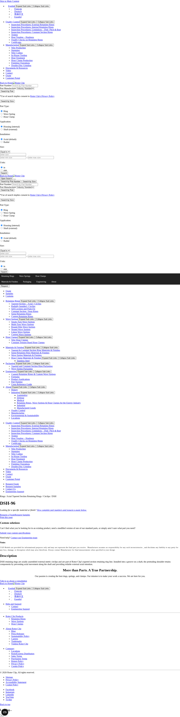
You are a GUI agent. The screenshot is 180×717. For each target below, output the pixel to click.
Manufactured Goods (26, 408)
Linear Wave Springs (20, 332)
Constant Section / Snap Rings (24, 311)
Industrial (21, 405)
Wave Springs (24, 276)
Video (8, 70)
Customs (9, 296)
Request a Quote (7, 515)
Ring (6, 111)
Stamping (15, 50)
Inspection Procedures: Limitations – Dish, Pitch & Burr (36, 29)
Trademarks (16, 641)
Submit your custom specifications (15, 533)
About (53, 282)
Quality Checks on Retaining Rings (27, 40)
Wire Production (18, 48)
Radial (6, 142)
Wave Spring (9, 114)
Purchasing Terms (19, 658)
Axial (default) (9, 139)
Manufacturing (12, 45)
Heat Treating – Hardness (22, 37)
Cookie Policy (17, 666)
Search (4, 173)
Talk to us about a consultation (13, 581)
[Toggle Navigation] (15, 179)
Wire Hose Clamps (19, 340)
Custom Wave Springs (21, 334)
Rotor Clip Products (14, 616)
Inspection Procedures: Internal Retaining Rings (32, 27)
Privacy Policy (17, 664)
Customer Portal (13, 78)
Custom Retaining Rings (22, 316)
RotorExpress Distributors (22, 653)
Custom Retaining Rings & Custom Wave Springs (33, 374)
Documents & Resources (17, 68)
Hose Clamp (9, 117)
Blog (13, 631)
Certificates (16, 42)
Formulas (15, 377)
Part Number (5, 85)
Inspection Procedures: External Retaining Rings (32, 24)
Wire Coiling (17, 53)
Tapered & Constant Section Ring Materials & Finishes (35, 350)
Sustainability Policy (20, 636)
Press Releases (17, 634)
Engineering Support (15, 491)
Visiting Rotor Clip (19, 644)
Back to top (5, 704)
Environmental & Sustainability (25, 415)
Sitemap (9, 677)
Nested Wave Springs (20, 329)
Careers (14, 639)
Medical (20, 400)
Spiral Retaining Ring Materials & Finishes (30, 353)
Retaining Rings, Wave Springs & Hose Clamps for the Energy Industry (49, 403)
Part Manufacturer (8, 88)
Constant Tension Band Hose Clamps (28, 342)
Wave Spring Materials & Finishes (26, 355)
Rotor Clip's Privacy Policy (42, 96)
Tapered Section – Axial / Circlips (26, 304)
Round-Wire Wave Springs (23, 327)
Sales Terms (16, 656)
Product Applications (20, 379)
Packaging (27, 282)
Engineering (41, 282)
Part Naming (16, 382)
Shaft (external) (10, 129)
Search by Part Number (10, 181)
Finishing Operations (20, 63)
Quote (8, 75)
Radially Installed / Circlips (23, 306)
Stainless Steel (23, 361)
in (4, 167)
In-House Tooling (19, 55)
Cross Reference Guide (21, 384)
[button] (7, 101)
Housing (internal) (12, 126)
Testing (14, 35)
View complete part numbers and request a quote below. (62, 510)
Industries (15, 392)
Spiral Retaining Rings (21, 314)
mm (5, 170)
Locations (15, 418)
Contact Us (11, 489)
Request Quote (12, 484)
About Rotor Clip (13, 628)
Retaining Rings (7, 276)
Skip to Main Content (9, 1)
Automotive (22, 395)
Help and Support (13, 604)
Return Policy (17, 661)
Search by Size (29, 181)
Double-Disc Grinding (21, 65)
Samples (9, 293)
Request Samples (13, 486)
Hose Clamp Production (22, 60)
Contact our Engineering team (24, 538)
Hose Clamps (40, 276)
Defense (20, 398)
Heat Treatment (18, 58)
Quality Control (13, 22)
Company (10, 648)
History (14, 390)
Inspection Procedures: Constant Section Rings (32, 32)
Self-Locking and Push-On (23, 309)
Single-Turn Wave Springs (23, 322)
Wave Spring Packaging (22, 369)
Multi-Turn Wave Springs (22, 324)
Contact (9, 73)
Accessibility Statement (16, 682)
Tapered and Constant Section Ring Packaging (32, 366)
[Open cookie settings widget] (4, 712)
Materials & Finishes (9, 282)
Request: (4, 286)
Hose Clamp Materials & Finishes (26, 358)
